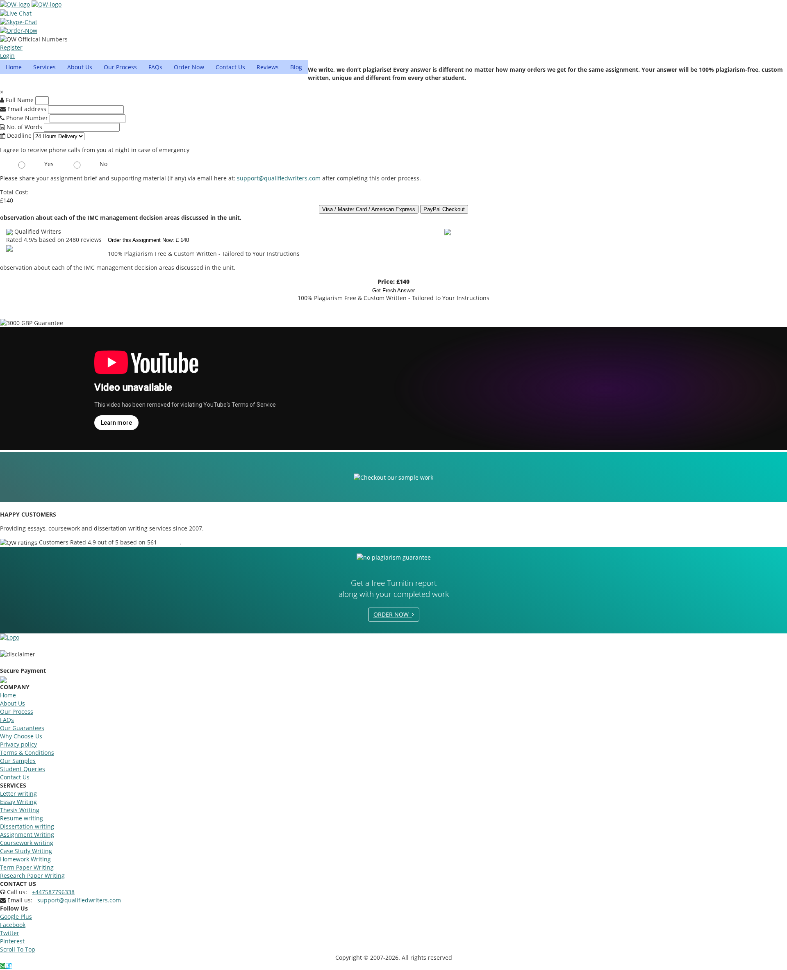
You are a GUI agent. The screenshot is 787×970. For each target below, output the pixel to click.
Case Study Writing (26, 851)
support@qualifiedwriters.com (279, 178)
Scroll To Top (17, 949)
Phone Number (27, 118)
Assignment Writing (27, 834)
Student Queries (22, 769)
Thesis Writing (19, 810)
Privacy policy (18, 744)
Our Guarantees (22, 728)
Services (44, 67)
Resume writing (21, 818)
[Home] (15, 4)
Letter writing (18, 793)
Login (7, 55)
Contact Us (230, 67)
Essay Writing (18, 802)
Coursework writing (26, 843)
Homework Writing (25, 859)
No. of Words (24, 127)
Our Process (120, 67)
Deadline (18, 135)
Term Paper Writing (27, 867)
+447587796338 (53, 892)
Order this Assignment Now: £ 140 (148, 240)
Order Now (189, 67)
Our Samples (18, 761)
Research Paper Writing (32, 875)
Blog (296, 67)
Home (14, 67)
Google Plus (16, 916)
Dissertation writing (27, 826)
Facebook (12, 925)
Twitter (9, 933)
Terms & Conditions (27, 752)
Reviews (268, 67)
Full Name (19, 100)
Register (11, 47)
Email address (26, 109)
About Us (79, 67)
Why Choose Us (21, 736)
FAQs (155, 67)
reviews (169, 542)
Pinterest (12, 941)
